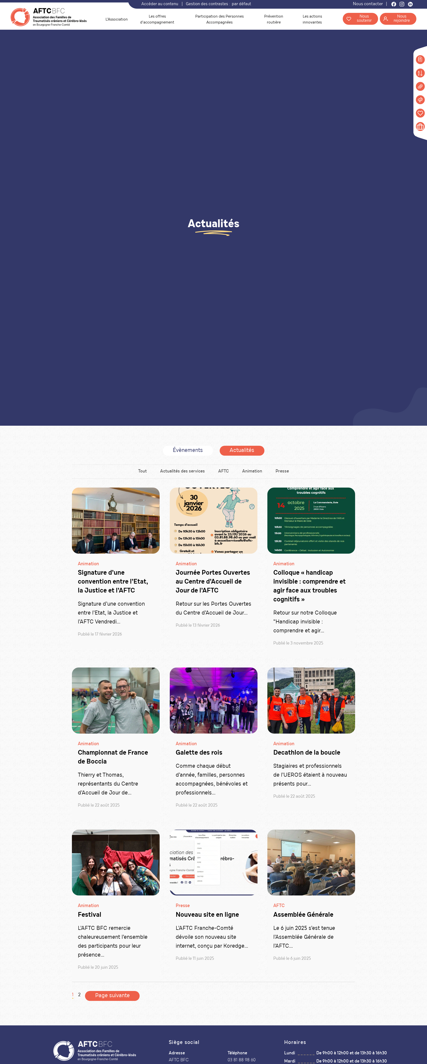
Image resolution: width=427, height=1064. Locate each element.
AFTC (223, 471)
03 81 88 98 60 (242, 1060)
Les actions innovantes (312, 19)
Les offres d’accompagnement (157, 19)
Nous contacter (368, 4)
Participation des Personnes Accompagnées (219, 19)
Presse (282, 471)
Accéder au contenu (159, 4)
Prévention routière (273, 19)
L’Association (117, 20)
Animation (252, 471)
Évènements (188, 451)
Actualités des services (182, 471)
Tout (142, 471)
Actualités (242, 451)
